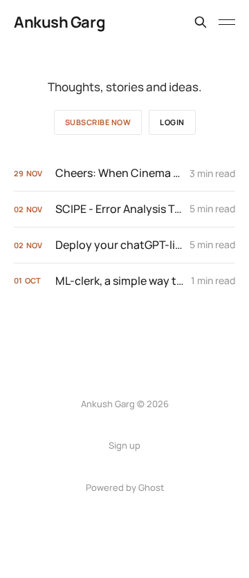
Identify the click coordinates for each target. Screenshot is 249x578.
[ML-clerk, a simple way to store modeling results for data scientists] (124, 281)
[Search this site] (200, 22)
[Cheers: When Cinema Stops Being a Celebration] (124, 173)
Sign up (124, 445)
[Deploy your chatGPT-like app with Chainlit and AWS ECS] (124, 245)
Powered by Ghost (125, 487)
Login (172, 122)
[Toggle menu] (226, 22)
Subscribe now (98, 122)
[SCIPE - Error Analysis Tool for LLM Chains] (124, 209)
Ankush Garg (59, 22)
